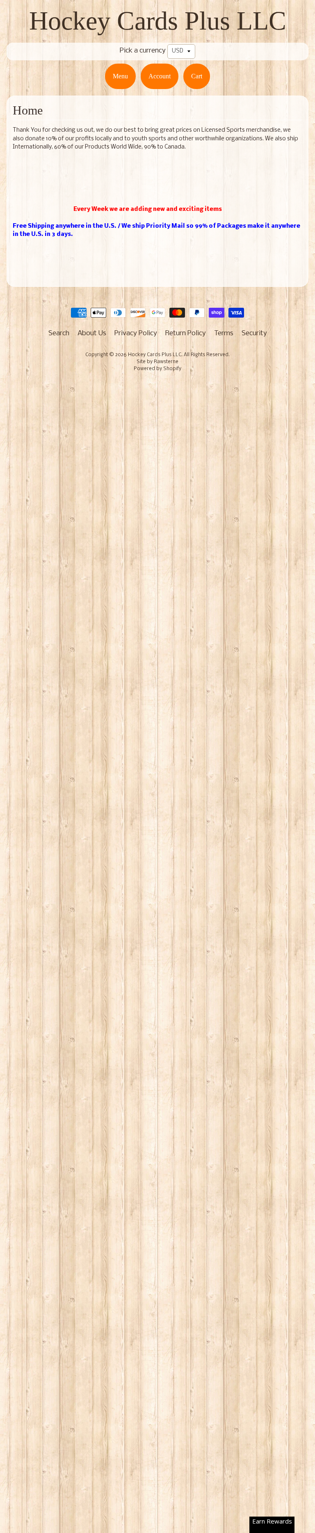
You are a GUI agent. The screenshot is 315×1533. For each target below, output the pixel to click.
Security (254, 333)
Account (159, 76)
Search (58, 333)
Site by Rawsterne (157, 361)
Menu (120, 76)
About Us (92, 333)
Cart (196, 76)
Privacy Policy (135, 333)
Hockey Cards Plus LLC (157, 20)
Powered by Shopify (157, 368)
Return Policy (185, 333)
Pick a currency (143, 51)
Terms (223, 333)
